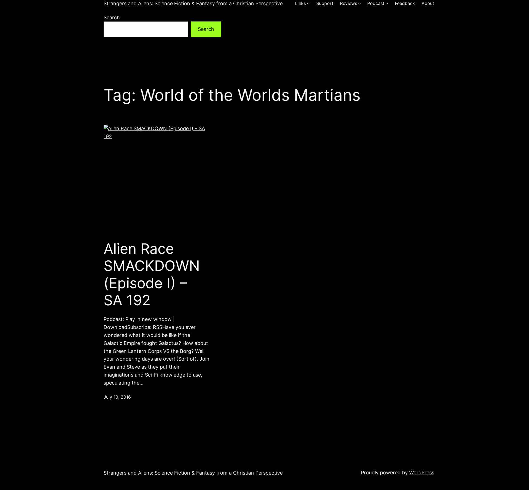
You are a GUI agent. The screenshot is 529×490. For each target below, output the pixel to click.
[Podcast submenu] (386, 3)
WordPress (421, 472)
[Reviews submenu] (359, 3)
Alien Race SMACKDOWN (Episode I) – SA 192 (152, 274)
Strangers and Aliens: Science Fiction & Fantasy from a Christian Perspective (193, 3)
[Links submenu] (308, 3)
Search (112, 17)
